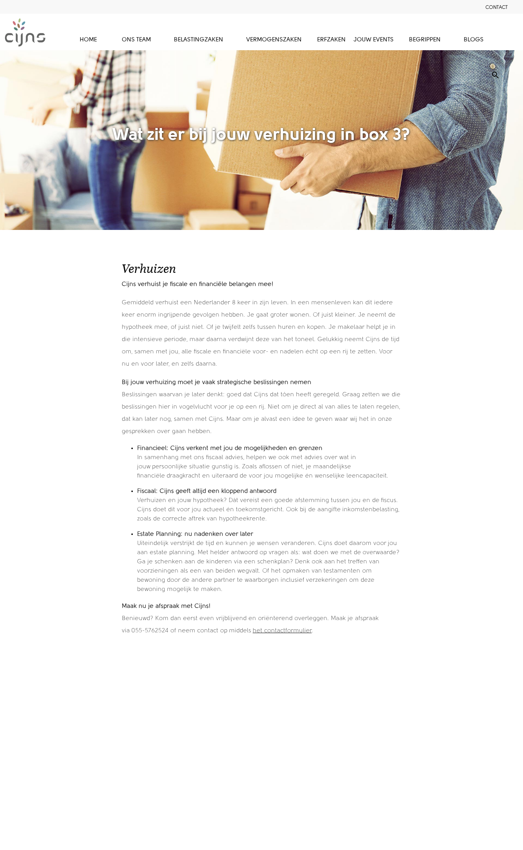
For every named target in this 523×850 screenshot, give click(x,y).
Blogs (474, 40)
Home (88, 40)
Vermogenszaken (274, 40)
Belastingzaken (198, 40)
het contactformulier (282, 631)
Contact (496, 7)
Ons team (136, 40)
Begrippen (425, 40)
